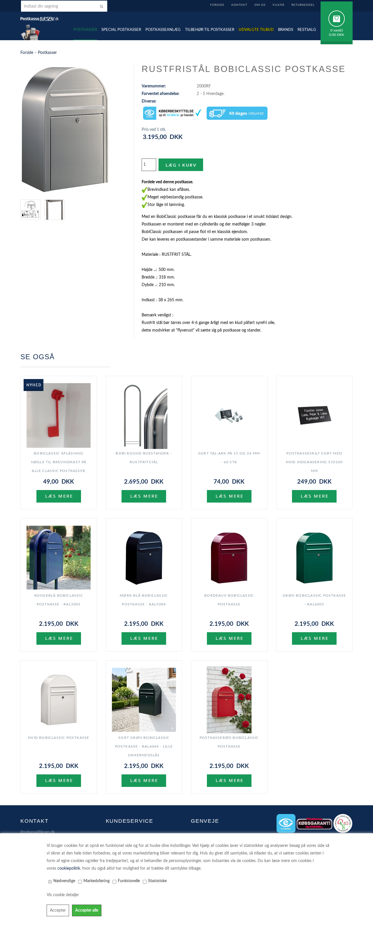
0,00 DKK (336, 34)
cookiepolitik (68, 868)
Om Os (259, 4)
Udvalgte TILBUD (256, 30)
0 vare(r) (336, 30)
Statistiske (157, 881)
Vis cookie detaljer (63, 895)
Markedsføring (96, 881)
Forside (217, 4)
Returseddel (303, 4)
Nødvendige (64, 881)
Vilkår (278, 4)
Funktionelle (129, 881)
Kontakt (239, 4)
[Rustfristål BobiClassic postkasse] (65, 130)
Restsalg (307, 30)
